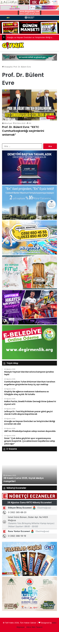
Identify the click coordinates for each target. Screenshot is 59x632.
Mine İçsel (8, 123)
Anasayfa (8, 67)
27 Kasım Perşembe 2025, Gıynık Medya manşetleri (25, 480)
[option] (29, 469)
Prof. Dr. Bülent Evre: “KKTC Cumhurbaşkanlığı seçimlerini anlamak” (23, 131)
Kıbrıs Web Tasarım (34, 627)
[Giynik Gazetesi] (13, 45)
